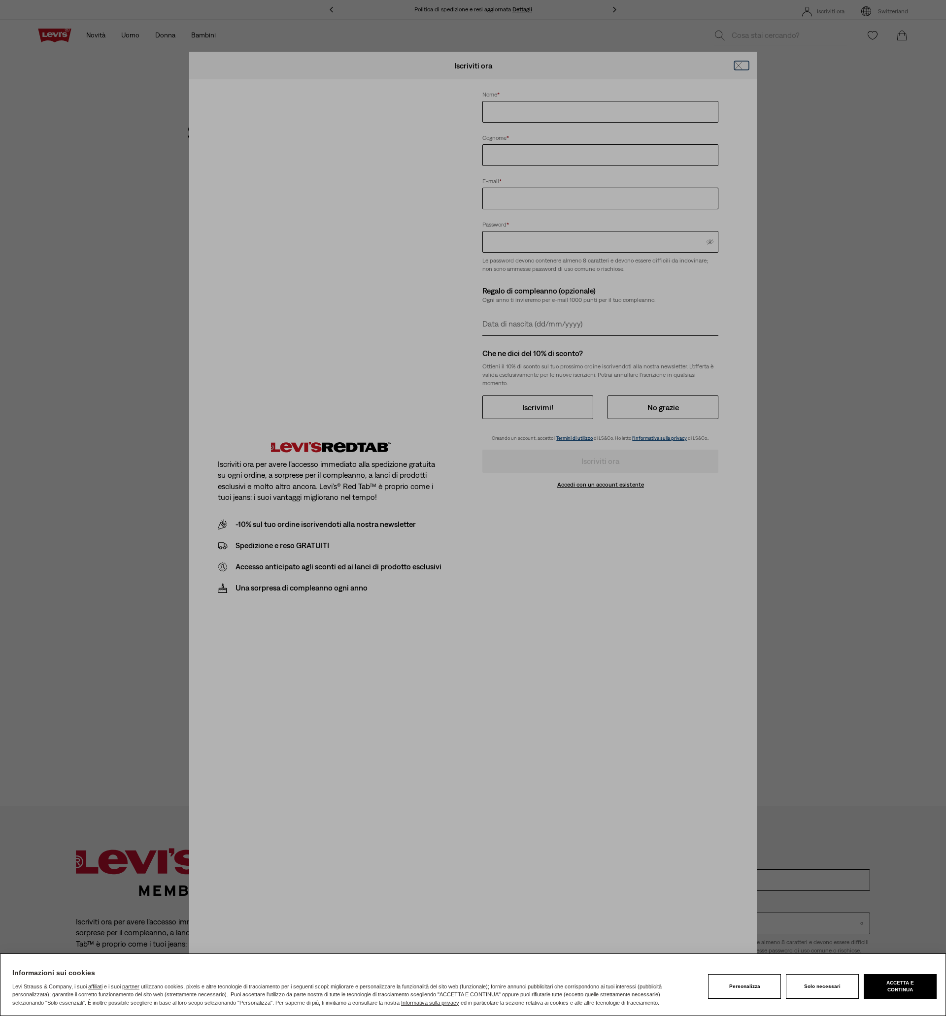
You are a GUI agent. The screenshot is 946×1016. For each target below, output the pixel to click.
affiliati (95, 986)
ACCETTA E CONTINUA (900, 986)
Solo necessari (822, 986)
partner (130, 986)
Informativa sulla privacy (430, 1003)
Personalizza (744, 986)
